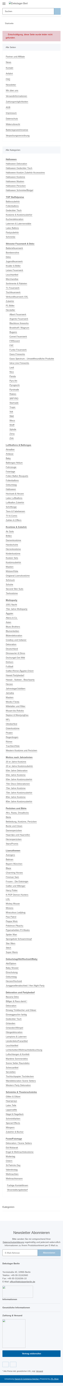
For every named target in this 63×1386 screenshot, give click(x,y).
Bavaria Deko (12, 997)
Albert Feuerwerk (17, 314)
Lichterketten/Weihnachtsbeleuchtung (24, 1050)
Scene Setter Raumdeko (18, 1063)
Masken (9, 567)
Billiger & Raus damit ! (16, 1001)
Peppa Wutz (12, 921)
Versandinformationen (16, 96)
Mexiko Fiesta (12, 702)
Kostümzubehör (13, 562)
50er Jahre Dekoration (17, 770)
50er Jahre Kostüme (16, 775)
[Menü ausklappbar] (4, 2)
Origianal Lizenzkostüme (18, 575)
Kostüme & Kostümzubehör (19, 215)
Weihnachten (12, 1174)
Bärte (8, 817)
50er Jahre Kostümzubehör (19, 779)
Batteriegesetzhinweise (17, 130)
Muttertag (10, 1156)
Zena (12, 433)
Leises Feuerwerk (14, 270)
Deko (8, 257)
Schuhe (9, 584)
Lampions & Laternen (16, 1036)
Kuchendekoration (14, 219)
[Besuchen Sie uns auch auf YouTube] (13, 1364)
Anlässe (9, 454)
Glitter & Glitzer (13, 1096)
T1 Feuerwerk (12, 288)
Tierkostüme (12, 593)
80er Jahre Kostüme (16, 797)
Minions (9, 908)
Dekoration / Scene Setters (19, 1143)
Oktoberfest (11, 724)
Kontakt (9, 68)
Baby (8, 458)
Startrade (14, 403)
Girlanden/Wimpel (14, 1028)
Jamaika (10, 693)
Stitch (8, 948)
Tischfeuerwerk (13, 292)
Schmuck (10, 580)
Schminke (10, 237)
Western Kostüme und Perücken (21, 750)
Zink (11, 438)
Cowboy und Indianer (16, 640)
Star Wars (10, 943)
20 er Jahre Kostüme (16, 761)
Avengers (10, 855)
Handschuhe (12, 544)
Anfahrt (9, 73)
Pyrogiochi (14, 385)
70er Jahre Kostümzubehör (19, 792)
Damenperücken (14, 830)
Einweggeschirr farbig (16, 1014)
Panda (12, 376)
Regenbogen (12, 737)
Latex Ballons (12, 228)
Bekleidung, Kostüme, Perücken (21, 821)
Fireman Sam (12, 877)
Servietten (11, 1072)
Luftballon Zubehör (15, 502)
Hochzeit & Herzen (15, 493)
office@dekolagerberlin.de (22, 1281)
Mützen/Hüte (12, 571)
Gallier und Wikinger (15, 886)
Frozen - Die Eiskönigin (17, 881)
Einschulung (12, 972)
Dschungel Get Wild (15, 657)
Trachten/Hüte (13, 746)
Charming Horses (14, 872)
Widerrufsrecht (13, 124)
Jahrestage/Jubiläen (15, 688)
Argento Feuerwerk (18, 319)
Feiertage (10, 471)
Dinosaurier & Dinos (15, 653)
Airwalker (10, 449)
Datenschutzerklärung (13, 1242)
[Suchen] (57, 11)
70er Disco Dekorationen (18, 784)
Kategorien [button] (8, 1207)
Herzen (9, 684)
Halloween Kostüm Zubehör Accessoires (25, 172)
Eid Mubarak (12, 1147)
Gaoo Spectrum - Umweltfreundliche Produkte (31, 358)
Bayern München (14, 864)
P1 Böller (10, 305)
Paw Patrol (11, 917)
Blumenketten (12, 631)
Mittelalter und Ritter (15, 706)
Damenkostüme (13, 540)
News (8, 62)
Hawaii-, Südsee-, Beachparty (20, 679)
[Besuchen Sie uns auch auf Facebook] (5, 1364)
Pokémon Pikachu (14, 925)
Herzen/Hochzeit (14, 981)
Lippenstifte (11, 1109)
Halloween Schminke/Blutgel (19, 190)
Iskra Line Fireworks (19, 363)
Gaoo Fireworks (17, 354)
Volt (11, 411)
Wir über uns (12, 90)
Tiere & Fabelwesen (15, 511)
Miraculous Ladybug (15, 912)
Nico (11, 372)
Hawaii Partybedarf (15, 675)
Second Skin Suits (14, 589)
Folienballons (12, 206)
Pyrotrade (14, 389)
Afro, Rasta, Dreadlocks (17, 812)
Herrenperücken (14, 839)
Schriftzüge (11, 507)
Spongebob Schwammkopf (19, 939)
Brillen (9, 536)
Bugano (13, 332)
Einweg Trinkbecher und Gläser (21, 1010)
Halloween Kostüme (15, 177)
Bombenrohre (12, 252)
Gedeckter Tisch (14, 210)
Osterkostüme (12, 728)
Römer (9, 741)
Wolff (11, 425)
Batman (9, 859)
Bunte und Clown (14, 826)
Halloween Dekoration (16, 163)
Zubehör (10, 301)
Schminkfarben (13, 1118)
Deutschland (12, 649)
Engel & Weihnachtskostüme (19, 1152)
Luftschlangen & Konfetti (17, 1054)
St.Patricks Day (13, 1165)
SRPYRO (13, 398)
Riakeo (12, 394)
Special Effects (13, 1123)
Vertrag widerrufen (31, 1353)
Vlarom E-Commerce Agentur (26, 1379)
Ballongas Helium (14, 462)
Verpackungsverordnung (18, 135)
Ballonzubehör (13, 201)
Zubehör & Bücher (15, 1132)
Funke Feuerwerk (18, 350)
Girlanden (10, 1023)
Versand (39, 1371)
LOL (8, 899)
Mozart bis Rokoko (15, 710)
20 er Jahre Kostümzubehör (19, 766)
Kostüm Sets (12, 558)
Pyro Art (13, 380)
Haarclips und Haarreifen (18, 835)
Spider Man (11, 934)
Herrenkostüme (13, 549)
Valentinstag (12, 1169)
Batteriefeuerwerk (14, 248)
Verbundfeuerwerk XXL (17, 296)
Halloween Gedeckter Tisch (19, 168)
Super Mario (12, 952)
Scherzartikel (12, 1067)
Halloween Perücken (16, 186)
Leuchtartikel (12, 274)
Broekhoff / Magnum (19, 327)
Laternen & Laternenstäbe (18, 223)
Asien (8, 622)
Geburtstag (11, 485)
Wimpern (10, 1127)
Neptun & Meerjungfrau (17, 715)
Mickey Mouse (13, 903)
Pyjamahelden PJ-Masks (18, 930)
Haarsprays (11, 1101)
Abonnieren (49, 1252)
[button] (48, 3)
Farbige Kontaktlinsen (17, 1185)
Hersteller (10, 310)
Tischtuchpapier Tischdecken (20, 1076)
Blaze (8, 868)
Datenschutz (12, 118)
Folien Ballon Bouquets (17, 476)
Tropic (12, 407)
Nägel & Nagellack (15, 1114)
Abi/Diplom (11, 963)
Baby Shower (12, 968)
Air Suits (10, 531)
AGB (8, 107)
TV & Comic (11, 515)
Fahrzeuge (11, 467)
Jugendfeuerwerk (14, 261)
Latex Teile (11, 1105)
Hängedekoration (14, 1032)
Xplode (12, 429)
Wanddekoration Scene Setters (21, 1081)
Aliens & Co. (12, 618)
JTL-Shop (54, 1379)
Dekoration (11, 644)
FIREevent (14, 341)
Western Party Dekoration (18, 1085)
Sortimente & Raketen (16, 283)
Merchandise (12, 279)
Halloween (11, 489)
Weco (12, 420)
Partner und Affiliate (15, 56)
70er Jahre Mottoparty (16, 609)
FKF (11, 345)
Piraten (9, 732)
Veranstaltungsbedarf (17, 1190)
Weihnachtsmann (14, 1178)
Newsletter (11, 85)
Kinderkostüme (13, 553)
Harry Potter (12, 890)
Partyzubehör (12, 232)
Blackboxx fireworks (19, 323)
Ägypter (9, 613)
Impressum (11, 113)
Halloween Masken (15, 181)
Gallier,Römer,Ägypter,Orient (19, 671)
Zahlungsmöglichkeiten (17, 101)
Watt (11, 416)
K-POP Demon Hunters (17, 894)
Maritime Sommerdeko (17, 1058)
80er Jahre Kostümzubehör (19, 801)
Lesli (11, 367)
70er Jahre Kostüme (16, 788)
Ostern (9, 1161)
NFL (8, 719)
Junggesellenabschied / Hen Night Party (25, 985)
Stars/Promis (12, 843)
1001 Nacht (11, 604)
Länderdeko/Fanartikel (17, 1041)
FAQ (8, 79)
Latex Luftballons (14, 498)
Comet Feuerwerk (18, 336)
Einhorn (9, 662)
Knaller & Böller (13, 266)
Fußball (9, 666)
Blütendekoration (14, 635)
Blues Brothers (13, 626)
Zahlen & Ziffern (13, 520)
